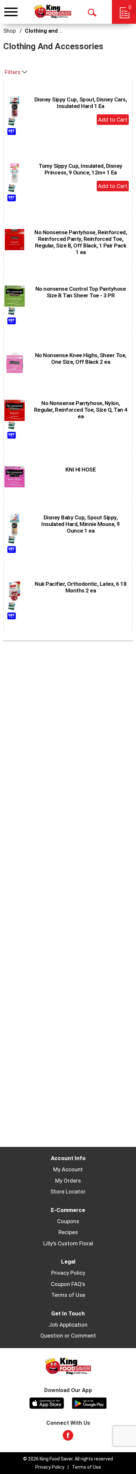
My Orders (68, 1180)
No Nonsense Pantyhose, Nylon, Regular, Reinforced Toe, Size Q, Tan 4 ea (80, 410)
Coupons (68, 1221)
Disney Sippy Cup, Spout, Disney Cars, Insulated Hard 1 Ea (80, 102)
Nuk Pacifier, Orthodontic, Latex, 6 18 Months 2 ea (80, 587)
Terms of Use (68, 1295)
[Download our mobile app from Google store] (89, 1402)
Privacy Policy (68, 1272)
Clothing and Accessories (58, 30)
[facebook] (68, 1437)
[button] (112, 119)
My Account (68, 1169)
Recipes (68, 1232)
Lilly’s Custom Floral (68, 1243)
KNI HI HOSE (80, 469)
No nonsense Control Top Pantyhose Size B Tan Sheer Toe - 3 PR (80, 292)
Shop (9, 30)
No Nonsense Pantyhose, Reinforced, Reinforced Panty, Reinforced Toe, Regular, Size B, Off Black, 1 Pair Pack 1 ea (80, 242)
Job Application (68, 1324)
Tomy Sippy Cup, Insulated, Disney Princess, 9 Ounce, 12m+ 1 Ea (80, 169)
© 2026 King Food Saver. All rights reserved (68, 1458)
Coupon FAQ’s (68, 1284)
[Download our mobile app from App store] (46, 1402)
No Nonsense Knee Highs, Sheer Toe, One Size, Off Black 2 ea (80, 358)
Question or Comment (68, 1335)
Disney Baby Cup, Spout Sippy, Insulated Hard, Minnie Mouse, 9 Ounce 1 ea (80, 524)
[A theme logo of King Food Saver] (53, 11)
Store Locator (68, 1191)
